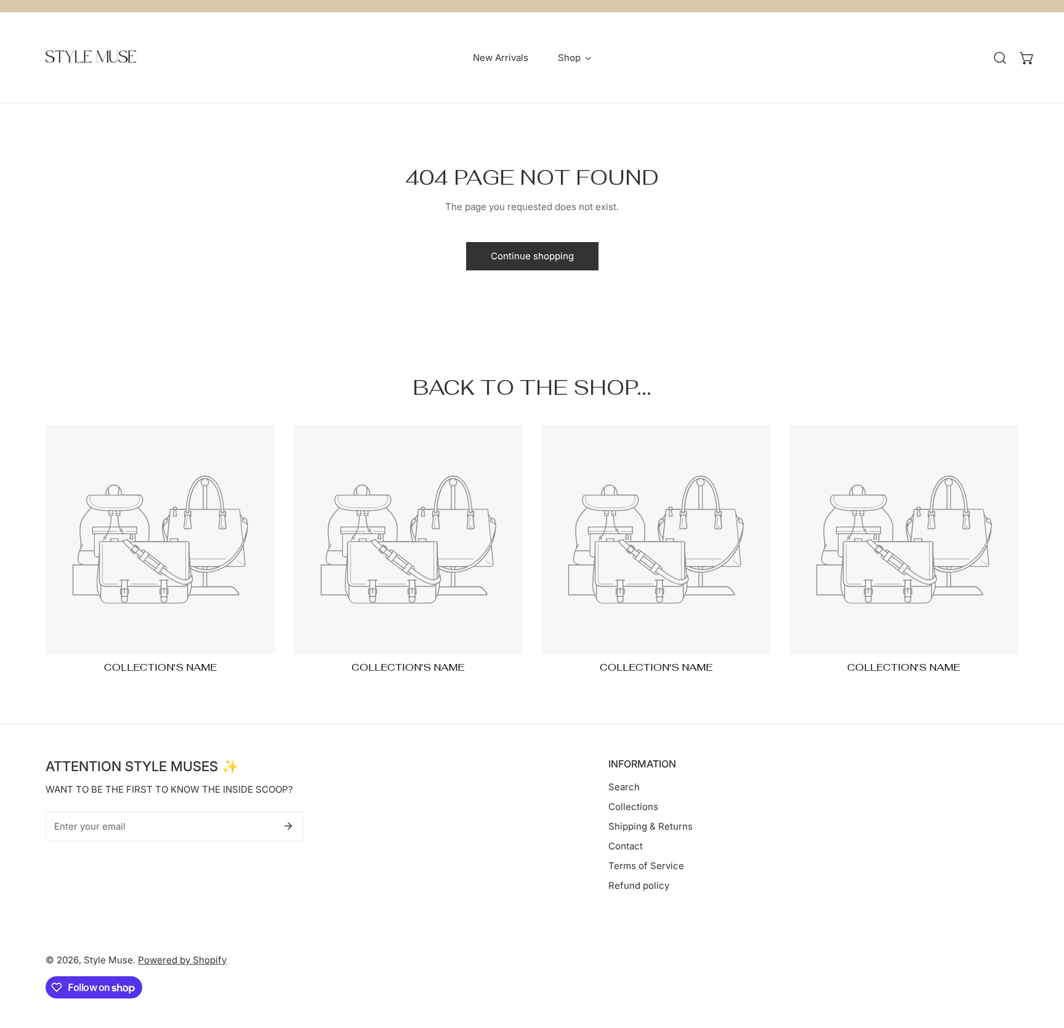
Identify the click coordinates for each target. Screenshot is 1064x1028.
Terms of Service (646, 866)
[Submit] (288, 826)
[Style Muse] (91, 57)
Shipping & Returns (650, 826)
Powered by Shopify (182, 960)
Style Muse (108, 960)
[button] (1027, 57)
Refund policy (638, 885)
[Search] (1000, 57)
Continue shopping (532, 256)
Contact (625, 846)
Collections (633, 806)
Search (624, 787)
